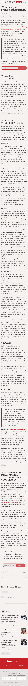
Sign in (24, 2)
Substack (6, 682)
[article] (14, 620)
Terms (14, 675)
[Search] (25, 611)
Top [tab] (3, 611)
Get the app (22, 679)
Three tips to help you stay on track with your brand (10, 616)
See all (4, 653)
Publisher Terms (16, 673)
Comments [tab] (5, 592)
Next (23, 578)
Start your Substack (10, 679)
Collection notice (21, 675)
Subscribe (19, 2)
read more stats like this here (16, 429)
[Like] (2, 16)
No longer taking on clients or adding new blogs (9, 631)
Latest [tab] (7, 611)
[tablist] (8, 591)
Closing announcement (8, 629)
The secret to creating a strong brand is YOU (9, 641)
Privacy (10, 675)
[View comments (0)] (6, 16)
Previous (6, 578)
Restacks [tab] (11, 592)
